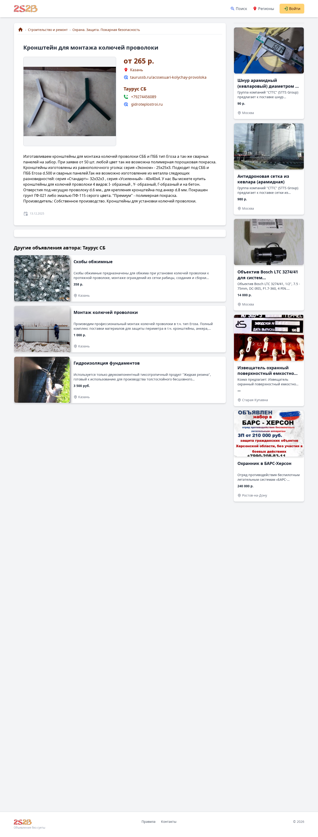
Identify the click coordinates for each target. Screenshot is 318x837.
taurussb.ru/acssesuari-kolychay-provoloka (168, 77)
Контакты (168, 821)
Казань (136, 69)
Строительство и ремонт (48, 29)
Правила (149, 821)
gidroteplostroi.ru (147, 104)
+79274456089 (143, 96)
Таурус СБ (135, 89)
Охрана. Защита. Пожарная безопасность (106, 29)
